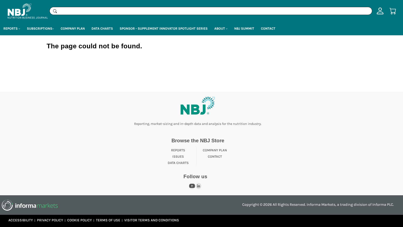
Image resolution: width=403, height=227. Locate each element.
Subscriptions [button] (39, 28)
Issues (178, 156)
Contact (268, 28)
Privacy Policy (50, 220)
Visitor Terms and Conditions (151, 220)
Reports (178, 150)
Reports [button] (10, 28)
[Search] (55, 10)
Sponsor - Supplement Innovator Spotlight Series (164, 28)
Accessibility (20, 220)
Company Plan (73, 28)
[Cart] (393, 10)
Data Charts (102, 28)
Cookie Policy (79, 220)
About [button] (220, 28)
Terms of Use (108, 220)
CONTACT (215, 156)
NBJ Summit (244, 28)
